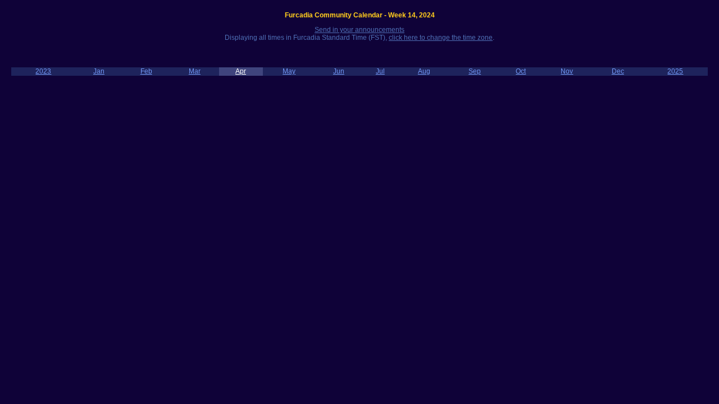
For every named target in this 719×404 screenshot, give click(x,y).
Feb (146, 71)
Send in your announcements (359, 30)
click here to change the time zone (441, 38)
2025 (675, 71)
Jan (98, 71)
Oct (521, 71)
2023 (43, 71)
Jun (338, 71)
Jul (380, 71)
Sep (474, 71)
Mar (195, 71)
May (289, 71)
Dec (618, 71)
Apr (240, 71)
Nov (567, 71)
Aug (424, 71)
